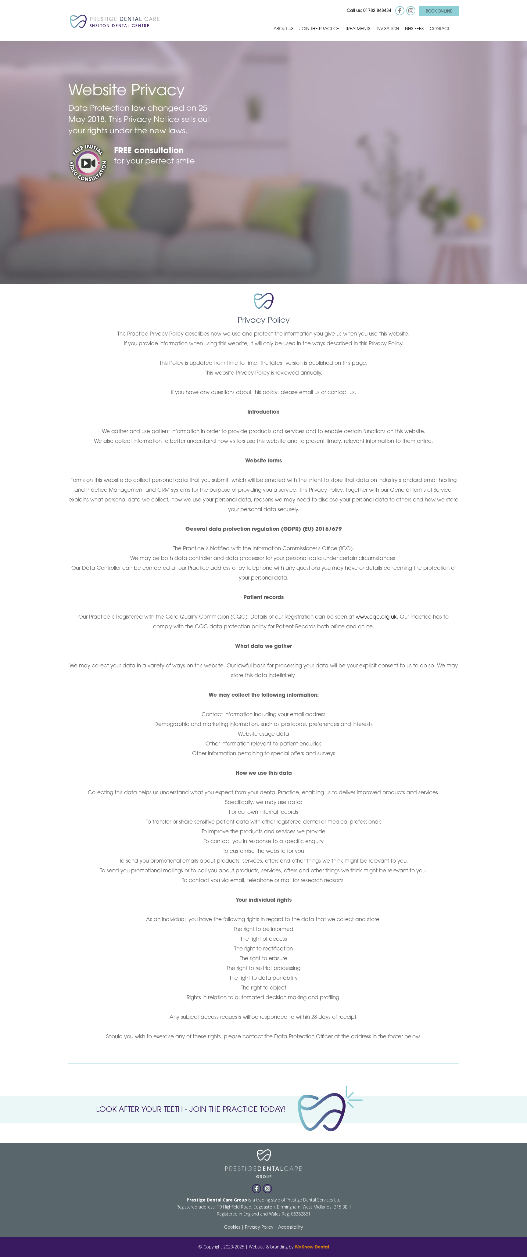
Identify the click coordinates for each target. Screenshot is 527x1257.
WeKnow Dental (312, 1247)
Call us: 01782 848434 (369, 11)
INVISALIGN (387, 29)
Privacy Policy (259, 1227)
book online (439, 11)
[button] (283, 29)
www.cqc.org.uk (376, 617)
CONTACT (440, 29)
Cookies (232, 1227)
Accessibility (290, 1227)
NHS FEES (414, 29)
